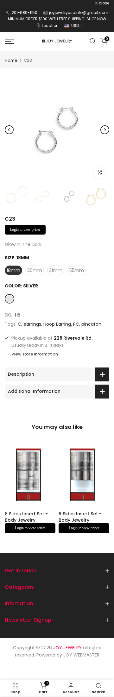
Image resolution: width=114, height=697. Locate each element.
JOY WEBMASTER (81, 655)
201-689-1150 (25, 12)
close (103, 3)
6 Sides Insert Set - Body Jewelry (80, 517)
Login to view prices (25, 229)
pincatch (91, 324)
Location (50, 25)
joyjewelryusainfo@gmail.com (78, 12)
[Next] (104, 129)
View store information (34, 354)
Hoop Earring (57, 324)
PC (76, 324)
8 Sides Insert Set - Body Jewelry (26, 517)
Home (11, 60)
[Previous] (9, 129)
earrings (32, 324)
